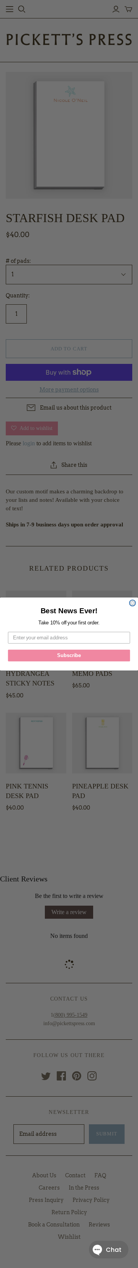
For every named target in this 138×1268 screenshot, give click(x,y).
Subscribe (69, 655)
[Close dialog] (133, 603)
